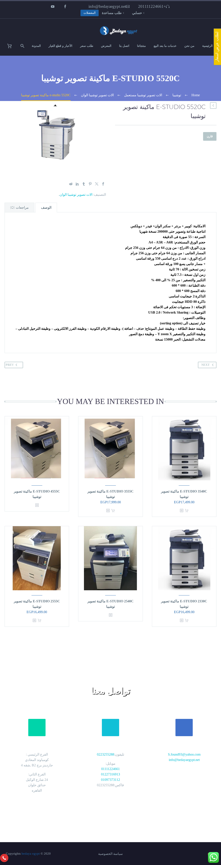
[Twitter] (96, 184)
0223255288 (105, 754)
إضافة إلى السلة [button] (186, 510)
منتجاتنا (141, 45)
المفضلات (90, 12)
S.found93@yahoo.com (184, 754)
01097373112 (110, 779)
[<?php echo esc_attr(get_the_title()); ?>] (181, 510)
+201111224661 (152, 6)
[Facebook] (65, 6)
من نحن (189, 45)
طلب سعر (86, 45)
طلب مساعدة (112, 13)
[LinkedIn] (77, 184)
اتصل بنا (124, 45)
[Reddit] (71, 184)
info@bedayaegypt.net (107, 6)
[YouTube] (52, 6)
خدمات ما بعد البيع (165, 45)
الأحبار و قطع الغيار (60, 45)
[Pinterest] (90, 184)
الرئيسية (207, 45)
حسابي (137, 13)
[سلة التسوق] (12, 46)
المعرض (106, 45)
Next (205, 364)
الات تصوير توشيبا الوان (76, 194)
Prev (10, 364)
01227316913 (110, 774)
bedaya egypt (31, 853)
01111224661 (110, 769)
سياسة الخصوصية (110, 854)
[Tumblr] (83, 184)
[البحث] (23, 46)
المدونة (36, 45)
